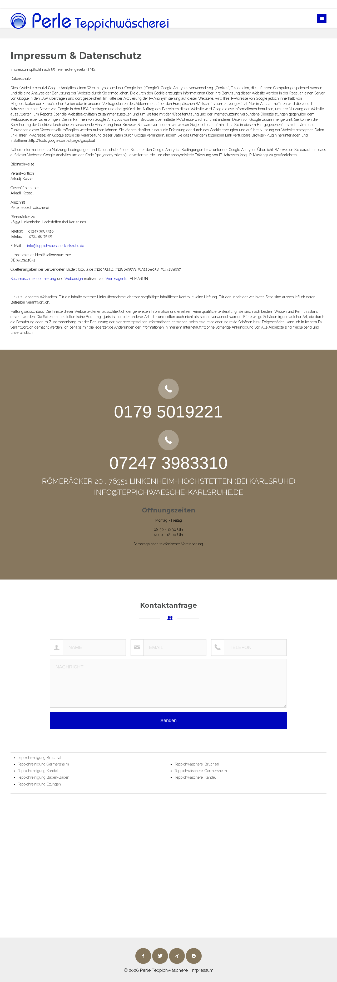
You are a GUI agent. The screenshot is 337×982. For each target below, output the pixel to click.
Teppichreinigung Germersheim (43, 764)
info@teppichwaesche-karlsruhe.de (55, 246)
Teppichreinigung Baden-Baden (43, 777)
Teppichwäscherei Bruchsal (197, 764)
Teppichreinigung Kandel (38, 771)
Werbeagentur (117, 278)
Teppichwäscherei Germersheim (201, 771)
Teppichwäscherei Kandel (195, 777)
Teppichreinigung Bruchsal (39, 758)
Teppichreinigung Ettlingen (39, 784)
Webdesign (74, 278)
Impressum (202, 970)
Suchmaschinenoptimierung (33, 278)
